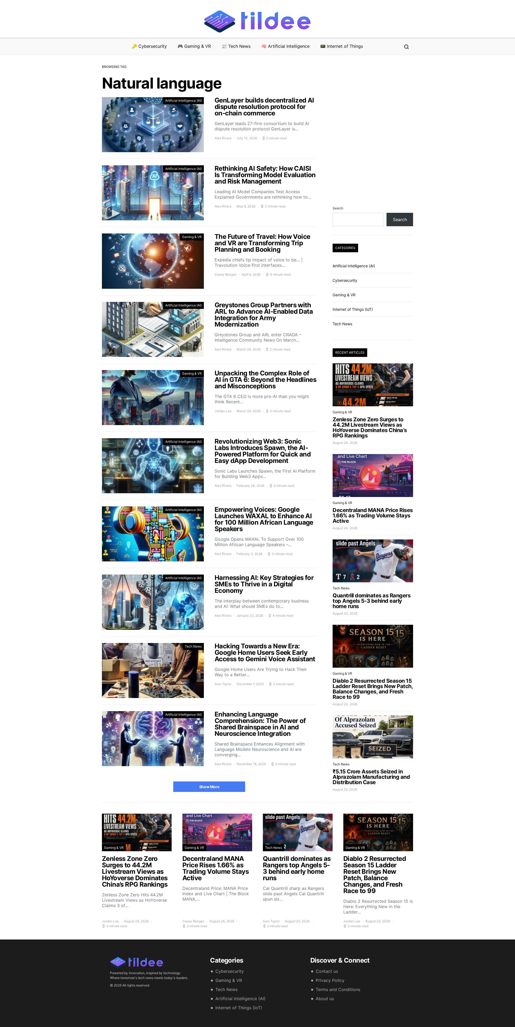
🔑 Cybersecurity (149, 46)
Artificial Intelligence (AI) (183, 100)
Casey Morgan (226, 274)
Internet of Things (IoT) (353, 309)
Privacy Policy (330, 980)
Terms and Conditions (338, 989)
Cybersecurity (345, 280)
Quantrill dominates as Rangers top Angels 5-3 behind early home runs (371, 600)
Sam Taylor (223, 684)
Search (338, 208)
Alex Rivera (223, 138)
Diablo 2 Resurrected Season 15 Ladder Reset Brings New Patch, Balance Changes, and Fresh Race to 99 (373, 689)
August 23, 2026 (345, 613)
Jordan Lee (223, 411)
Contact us (327, 971)
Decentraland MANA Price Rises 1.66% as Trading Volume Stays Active (373, 515)
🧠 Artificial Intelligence (285, 46)
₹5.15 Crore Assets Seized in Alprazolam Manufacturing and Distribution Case (371, 776)
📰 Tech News (236, 46)
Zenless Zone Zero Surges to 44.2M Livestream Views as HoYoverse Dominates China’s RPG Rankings (370, 427)
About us (325, 998)
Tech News (193, 646)
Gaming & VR (192, 237)
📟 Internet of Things (341, 46)
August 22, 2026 (345, 789)
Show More (209, 786)
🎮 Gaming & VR (194, 46)
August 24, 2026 (345, 443)
